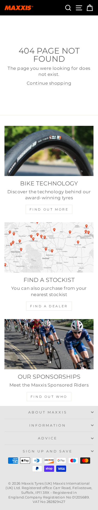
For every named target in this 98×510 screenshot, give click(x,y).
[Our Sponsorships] (49, 344)
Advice (47, 438)
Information (47, 425)
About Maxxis (47, 412)
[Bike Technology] (49, 151)
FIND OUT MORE (49, 209)
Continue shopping (49, 83)
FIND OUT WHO (49, 397)
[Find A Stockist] (49, 247)
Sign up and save (48, 451)
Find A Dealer (49, 306)
